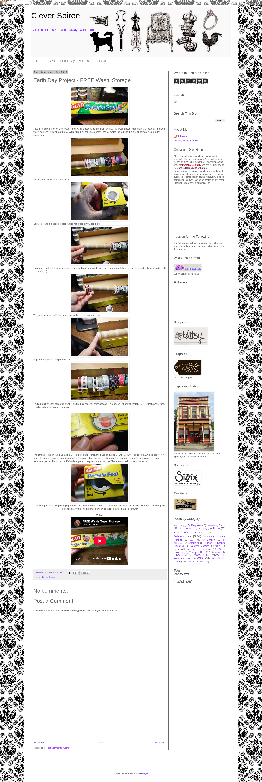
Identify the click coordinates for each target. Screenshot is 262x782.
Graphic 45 (193, 543)
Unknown (182, 136)
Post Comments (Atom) (58, 748)
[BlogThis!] (78, 573)
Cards (222, 525)
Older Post (160, 743)
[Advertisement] (100, 714)
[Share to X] (81, 573)
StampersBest (197, 552)
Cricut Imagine (186, 528)
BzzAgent (211, 525)
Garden (211, 539)
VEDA (200, 558)
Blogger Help (179, 526)
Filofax (216, 528)
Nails (217, 546)
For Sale (102, 61)
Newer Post (39, 743)
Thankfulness (204, 555)
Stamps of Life (218, 552)
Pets (176, 549)
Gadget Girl (195, 540)
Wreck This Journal (196, 562)
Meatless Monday (200, 546)
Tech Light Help (185, 555)
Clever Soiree (55, 15)
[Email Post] (68, 573)
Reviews (206, 549)
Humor (208, 543)
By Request (194, 525)
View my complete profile (186, 140)
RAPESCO (191, 549)
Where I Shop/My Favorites (69, 61)
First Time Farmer (188, 532)
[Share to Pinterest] (88, 573)
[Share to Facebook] (84, 573)
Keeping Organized (50, 577)
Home (39, 61)
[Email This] (74, 573)
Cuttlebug (202, 528)
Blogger (144, 773)
